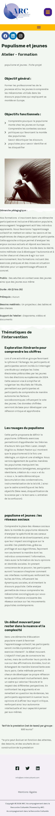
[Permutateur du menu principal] (48, 12)
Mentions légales (27, 792)
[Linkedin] (38, 768)
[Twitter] (27, 768)
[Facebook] (17, 768)
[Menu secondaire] (39, 27)
